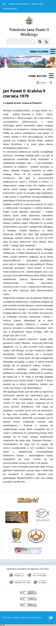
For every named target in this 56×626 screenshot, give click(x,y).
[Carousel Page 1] (29, 62)
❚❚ (6, 62)
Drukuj (43, 82)
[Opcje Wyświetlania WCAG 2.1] (46, 41)
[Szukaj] (40, 41)
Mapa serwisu (37, 4)
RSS (4, 4)
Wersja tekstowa (10, 9)
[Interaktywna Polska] (50, 618)
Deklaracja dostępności (19, 4)
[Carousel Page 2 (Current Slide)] (32, 62)
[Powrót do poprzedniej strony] (51, 83)
